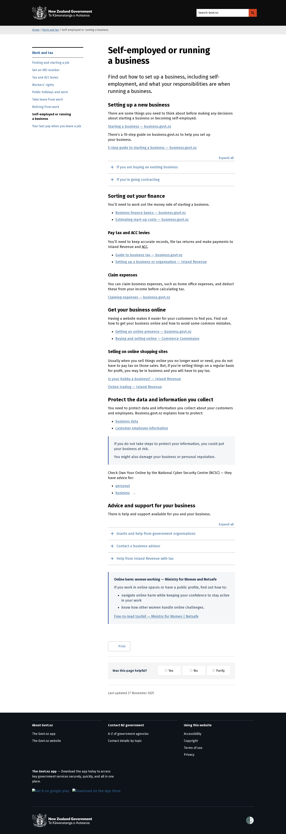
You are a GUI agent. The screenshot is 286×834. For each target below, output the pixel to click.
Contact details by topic (125, 741)
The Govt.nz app (43, 734)
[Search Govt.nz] (253, 13)
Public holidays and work (50, 92)
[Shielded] (250, 820)
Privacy (189, 754)
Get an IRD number (46, 70)
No (195, 670)
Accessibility (192, 734)
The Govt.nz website (46, 741)
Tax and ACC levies (45, 77)
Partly (220, 670)
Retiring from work (45, 107)
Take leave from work (47, 99)
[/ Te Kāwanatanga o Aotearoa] (63, 13)
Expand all (226, 158)
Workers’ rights (43, 85)
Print (121, 646)
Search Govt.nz (208, 12)
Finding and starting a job (50, 62)
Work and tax (50, 30)
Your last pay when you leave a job (56, 126)
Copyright (191, 741)
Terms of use (193, 748)
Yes (170, 670)
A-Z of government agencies (128, 734)
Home (35, 30)
